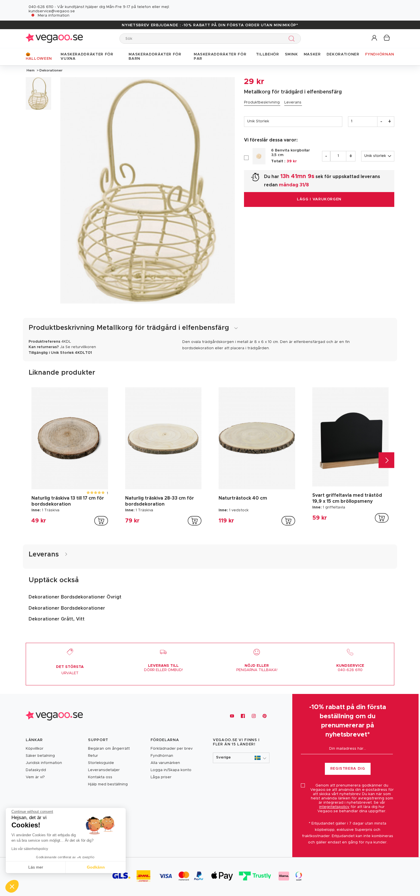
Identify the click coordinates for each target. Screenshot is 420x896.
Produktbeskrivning (262, 102)
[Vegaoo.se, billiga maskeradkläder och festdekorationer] (54, 38)
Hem (30, 70)
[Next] (386, 460)
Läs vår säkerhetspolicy (29, 849)
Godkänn (96, 867)
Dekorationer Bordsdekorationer (67, 608)
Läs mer (35, 867)
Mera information (53, 15)
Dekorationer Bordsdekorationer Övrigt (75, 597)
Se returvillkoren (80, 347)
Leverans (292, 102)
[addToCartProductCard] (101, 521)
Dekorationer (51, 70)
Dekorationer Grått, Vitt (57, 619)
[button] (375, 38)
